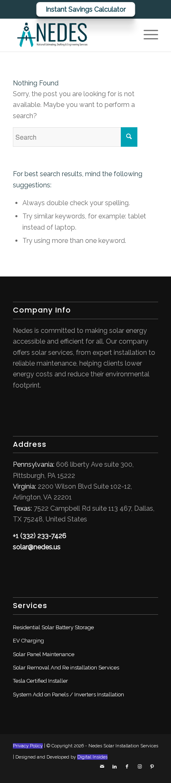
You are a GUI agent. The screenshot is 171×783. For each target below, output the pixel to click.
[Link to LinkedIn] (114, 770)
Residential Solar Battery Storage (53, 627)
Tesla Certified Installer (40, 681)
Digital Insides (92, 757)
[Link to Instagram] (139, 770)
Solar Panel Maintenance (43, 654)
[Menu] (146, 34)
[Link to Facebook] (127, 770)
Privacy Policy (28, 746)
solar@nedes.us (37, 547)
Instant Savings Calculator (85, 9)
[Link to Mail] (102, 770)
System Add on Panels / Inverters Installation (68, 694)
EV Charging (28, 641)
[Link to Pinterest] (152, 770)
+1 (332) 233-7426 (39, 536)
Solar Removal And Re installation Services (66, 667)
